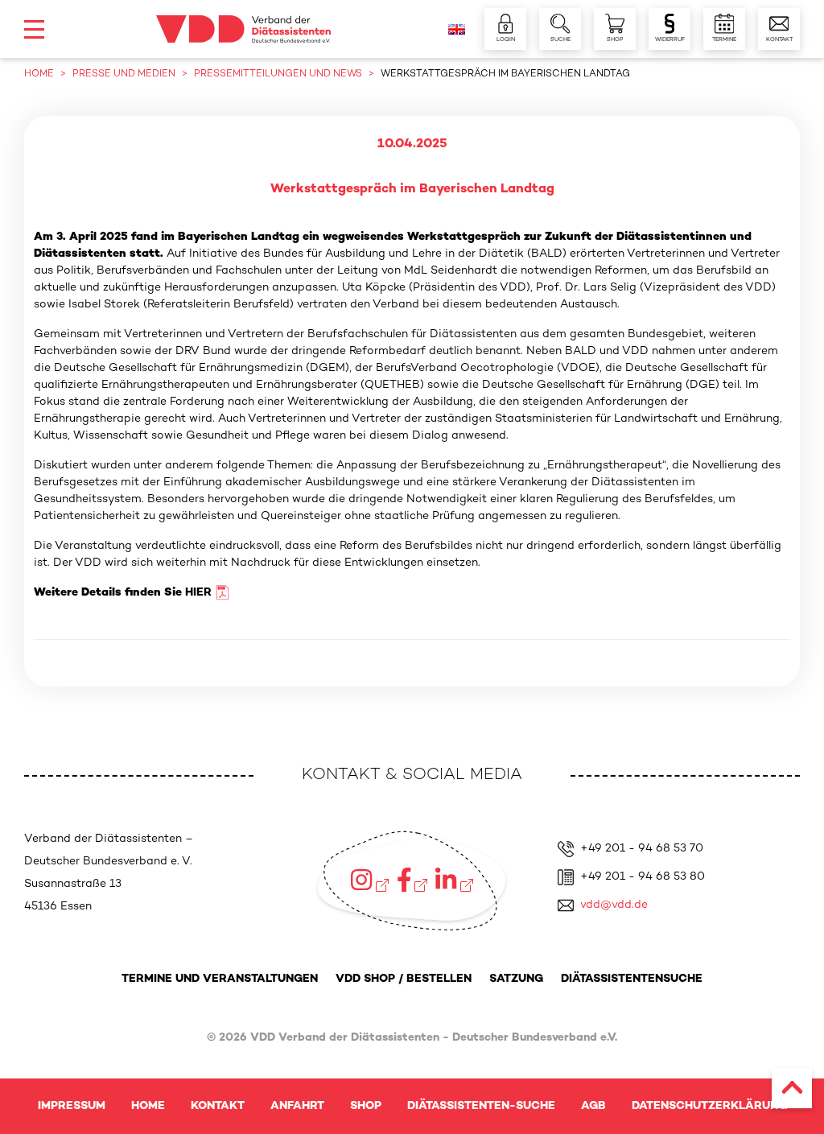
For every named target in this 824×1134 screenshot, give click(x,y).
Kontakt (218, 1106)
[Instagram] (369, 880)
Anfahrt (297, 1106)
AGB (593, 1106)
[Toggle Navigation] (34, 29)
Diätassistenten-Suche (481, 1106)
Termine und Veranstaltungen (220, 979)
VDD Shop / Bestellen (404, 979)
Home (148, 1106)
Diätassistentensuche (631, 979)
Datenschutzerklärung (709, 1106)
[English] (457, 29)
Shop (365, 1106)
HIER (198, 593)
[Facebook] (412, 880)
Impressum (71, 1106)
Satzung (516, 979)
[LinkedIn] (453, 880)
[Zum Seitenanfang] (792, 1088)
